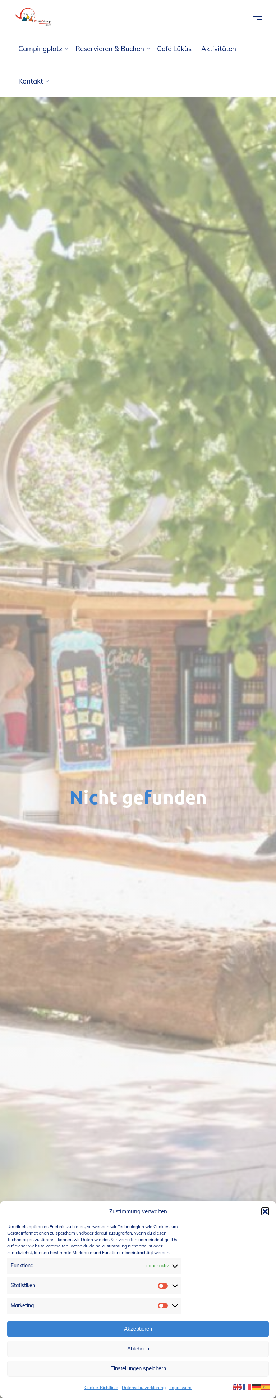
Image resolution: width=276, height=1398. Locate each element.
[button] (265, 1211)
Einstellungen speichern (138, 1368)
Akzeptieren (138, 1329)
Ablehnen (138, 1348)
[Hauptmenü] (255, 16)
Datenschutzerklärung (144, 1387)
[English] (238, 1386)
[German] (256, 1386)
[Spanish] (266, 1386)
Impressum (180, 1387)
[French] (247, 1386)
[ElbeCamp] (34, 16)
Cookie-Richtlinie (101, 1387)
